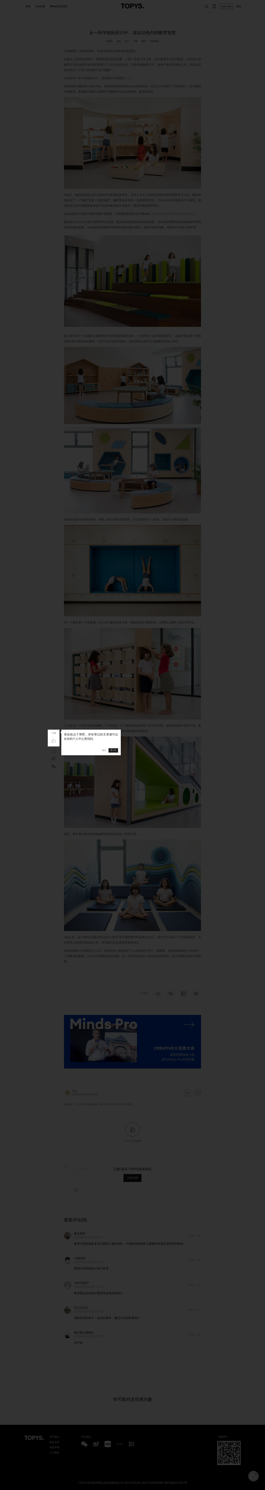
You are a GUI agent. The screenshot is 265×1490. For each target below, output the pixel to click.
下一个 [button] (113, 750)
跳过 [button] (104, 750)
